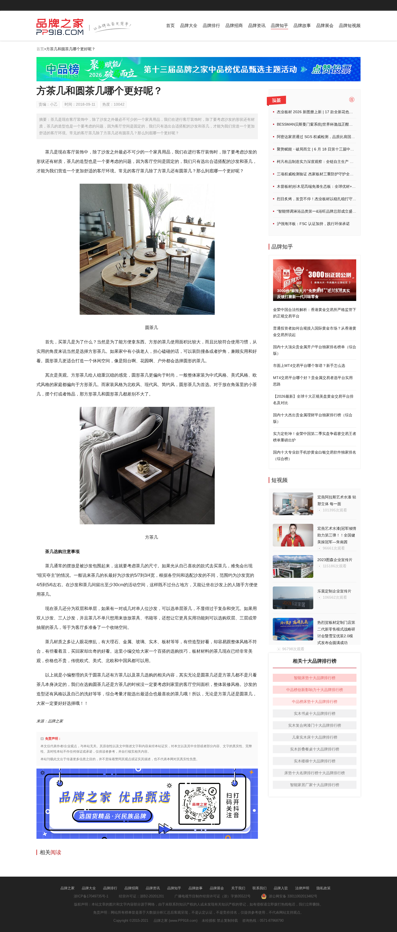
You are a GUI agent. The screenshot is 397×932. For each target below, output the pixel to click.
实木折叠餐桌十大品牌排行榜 (314, 749)
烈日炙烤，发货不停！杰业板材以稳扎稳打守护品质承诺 (324, 199)
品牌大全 (188, 25)
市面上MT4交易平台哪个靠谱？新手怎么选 (309, 365)
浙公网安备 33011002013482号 (292, 896)
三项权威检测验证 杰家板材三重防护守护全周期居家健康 (324, 174)
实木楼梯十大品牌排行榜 (314, 761)
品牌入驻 (281, 888)
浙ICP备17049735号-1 (91, 896)
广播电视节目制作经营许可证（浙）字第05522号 (212, 896)
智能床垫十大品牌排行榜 (314, 678)
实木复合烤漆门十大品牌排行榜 (314, 725)
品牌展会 (325, 25)
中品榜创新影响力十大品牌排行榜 (314, 690)
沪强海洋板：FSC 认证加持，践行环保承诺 (313, 224)
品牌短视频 (350, 25)
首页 (170, 25)
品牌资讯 (256, 25)
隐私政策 (324, 888)
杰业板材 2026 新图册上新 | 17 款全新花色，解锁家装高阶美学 (330, 112)
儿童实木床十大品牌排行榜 (314, 737)
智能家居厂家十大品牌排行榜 (314, 785)
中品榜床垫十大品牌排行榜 (314, 701)
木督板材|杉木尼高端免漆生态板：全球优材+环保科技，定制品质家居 (335, 186)
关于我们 (238, 888)
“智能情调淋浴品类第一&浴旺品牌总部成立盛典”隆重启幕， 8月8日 (333, 211)
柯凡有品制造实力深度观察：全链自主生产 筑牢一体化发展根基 (330, 161)
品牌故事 (302, 25)
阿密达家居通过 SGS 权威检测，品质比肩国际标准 (319, 137)
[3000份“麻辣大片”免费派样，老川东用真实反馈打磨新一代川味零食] (314, 262)
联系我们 (260, 888)
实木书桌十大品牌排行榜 (314, 713)
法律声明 (302, 888)
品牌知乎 (279, 25)
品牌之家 (67, 888)
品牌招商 (234, 25)
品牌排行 (211, 25)
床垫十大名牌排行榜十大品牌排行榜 (314, 773)
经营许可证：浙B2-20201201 (141, 896)
